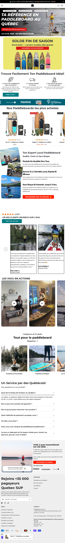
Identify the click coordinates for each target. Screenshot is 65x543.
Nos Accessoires (38, 483)
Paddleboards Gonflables (40, 480)
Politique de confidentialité (8, 526)
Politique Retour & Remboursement (10, 515)
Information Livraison (6, 517)
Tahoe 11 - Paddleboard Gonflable (19, 536)
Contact (36, 488)
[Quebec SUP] (32, 5)
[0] (62, 5)
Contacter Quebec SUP (7, 512)
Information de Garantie (7, 520)
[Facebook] (1, 503)
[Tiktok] (8, 503)
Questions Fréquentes (7, 509)
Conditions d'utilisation (7, 523)
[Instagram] (5, 503)
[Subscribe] (29, 499)
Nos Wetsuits (37, 485)
